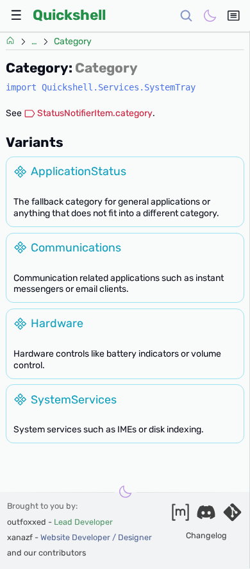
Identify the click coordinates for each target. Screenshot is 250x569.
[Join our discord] (206, 516)
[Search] (186, 15)
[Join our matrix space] (180, 516)
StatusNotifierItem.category (95, 113)
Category (73, 41)
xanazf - (79, 537)
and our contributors (46, 552)
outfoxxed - (60, 522)
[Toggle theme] (209, 16)
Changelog (206, 535)
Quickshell (69, 15)
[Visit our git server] (232, 516)
